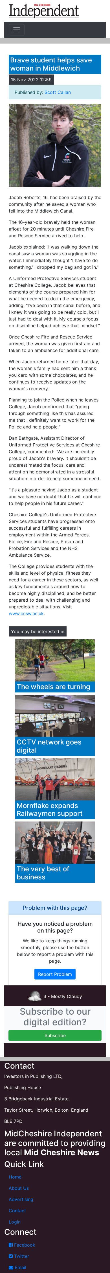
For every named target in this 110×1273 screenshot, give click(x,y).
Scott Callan (58, 92)
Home (15, 1177)
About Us (19, 1188)
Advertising (21, 1199)
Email (19, 1267)
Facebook (24, 1245)
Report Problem (55, 974)
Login (15, 1222)
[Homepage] (44, 11)
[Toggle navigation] (17, 29)
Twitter (21, 1256)
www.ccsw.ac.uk (26, 613)
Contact (17, 1210)
